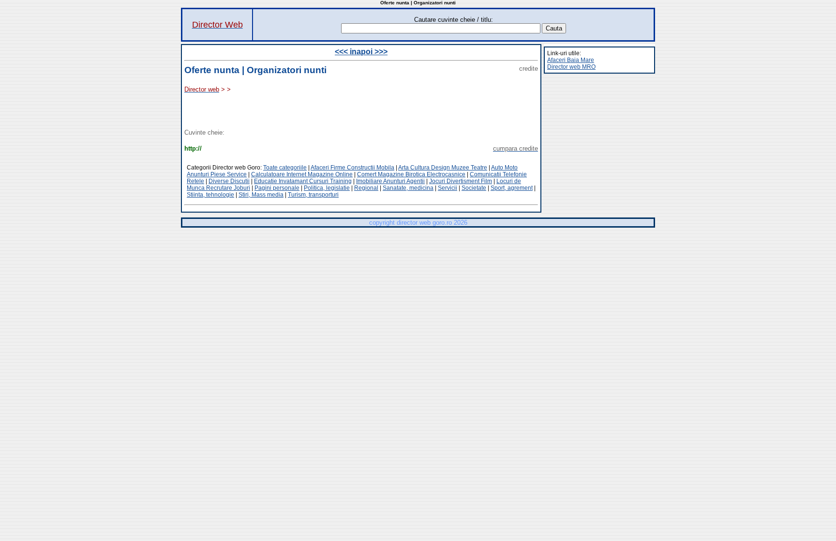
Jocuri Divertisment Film (460, 181)
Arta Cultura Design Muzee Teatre (442, 167)
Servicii (447, 188)
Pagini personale (276, 188)
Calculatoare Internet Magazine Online (302, 174)
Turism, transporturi (313, 194)
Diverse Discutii (229, 181)
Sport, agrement (512, 188)
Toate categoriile (285, 167)
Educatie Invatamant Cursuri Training (303, 181)
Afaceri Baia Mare (570, 60)
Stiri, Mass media (261, 194)
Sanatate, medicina (408, 188)
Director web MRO (571, 66)
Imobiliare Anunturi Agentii (390, 181)
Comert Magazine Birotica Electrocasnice (411, 174)
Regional (366, 188)
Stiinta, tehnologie (210, 194)
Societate (474, 188)
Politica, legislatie (327, 188)
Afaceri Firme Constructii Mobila (352, 167)
